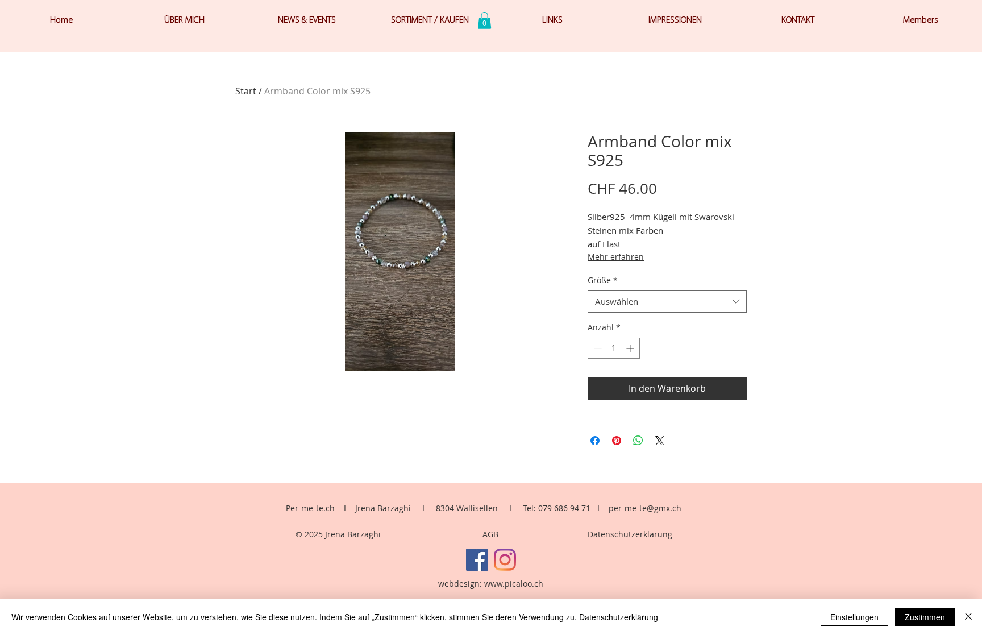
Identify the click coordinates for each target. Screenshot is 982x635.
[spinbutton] (614, 348)
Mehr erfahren (616, 256)
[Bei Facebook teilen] (595, 440)
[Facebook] (477, 560)
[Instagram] (505, 560)
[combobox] (667, 301)
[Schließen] (968, 617)
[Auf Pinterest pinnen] (616, 440)
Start (245, 91)
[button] (484, 20)
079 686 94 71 (564, 508)
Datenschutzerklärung (630, 534)
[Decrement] (596, 348)
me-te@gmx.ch (653, 508)
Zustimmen (925, 616)
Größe (603, 280)
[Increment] (631, 348)
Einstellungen (854, 616)
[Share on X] (660, 440)
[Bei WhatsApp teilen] (638, 440)
